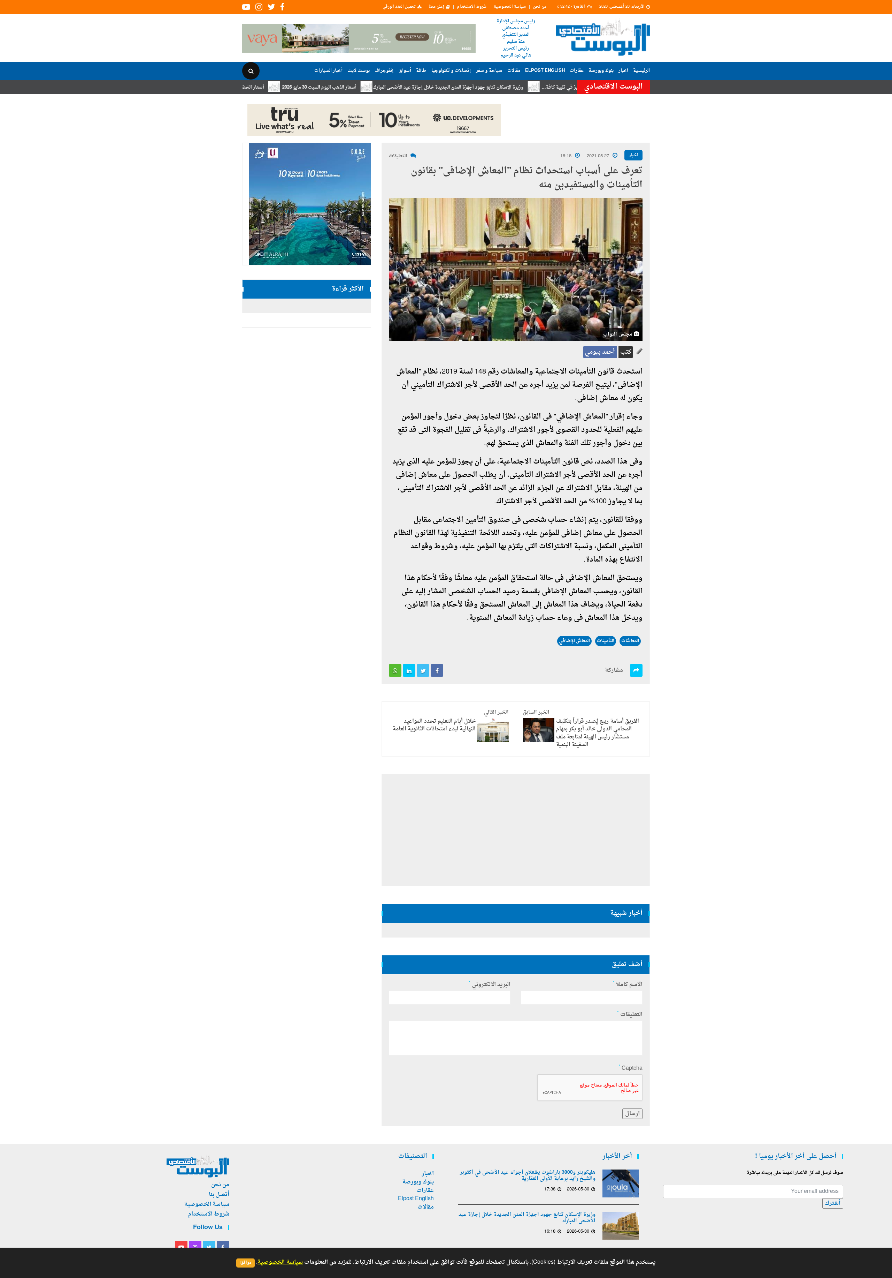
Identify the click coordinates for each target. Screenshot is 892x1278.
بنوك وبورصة (601, 70)
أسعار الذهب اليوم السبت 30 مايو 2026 (360, 87)
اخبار (623, 70)
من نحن (539, 6)
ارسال (632, 1113)
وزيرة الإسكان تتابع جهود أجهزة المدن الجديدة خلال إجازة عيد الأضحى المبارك (489, 87)
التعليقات (398, 156)
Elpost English (545, 70)
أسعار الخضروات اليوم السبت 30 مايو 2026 (263, 87)
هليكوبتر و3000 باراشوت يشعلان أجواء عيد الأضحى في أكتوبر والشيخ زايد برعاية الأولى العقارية (527, 1176)
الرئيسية (641, 70)
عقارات (577, 70)
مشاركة (614, 670)
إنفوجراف (384, 70)
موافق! (245, 1262)
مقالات (513, 70)
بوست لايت (358, 70)
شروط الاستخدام (471, 6)
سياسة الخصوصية (510, 6)
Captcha (630, 1068)
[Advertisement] (680, 226)
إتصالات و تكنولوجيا (451, 70)
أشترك (832, 1203)
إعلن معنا (436, 6)
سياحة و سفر (489, 70)
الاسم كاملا (628, 985)
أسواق (405, 70)
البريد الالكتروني (489, 985)
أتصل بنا (219, 1194)
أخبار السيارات (328, 70)
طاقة (421, 70)
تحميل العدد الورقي (399, 6)
